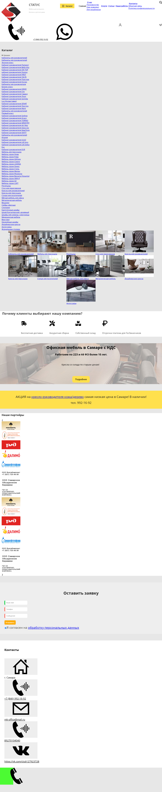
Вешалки (5, 202)
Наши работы (122, 6)
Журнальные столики (11, 229)
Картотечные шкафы (10, 210)
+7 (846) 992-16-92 (40, 39)
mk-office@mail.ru (14, 719)
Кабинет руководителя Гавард (15, 94)
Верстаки (5, 219)
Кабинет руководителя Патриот (15, 65)
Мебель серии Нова (10, 154)
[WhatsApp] (64, 39)
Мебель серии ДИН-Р (11, 178)
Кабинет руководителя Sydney (15, 116)
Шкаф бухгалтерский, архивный (15, 212)
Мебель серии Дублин (11, 159)
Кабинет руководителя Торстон (15, 106)
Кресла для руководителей (13, 190)
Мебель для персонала (11, 152)
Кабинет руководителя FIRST (14, 74)
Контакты (133, 3)
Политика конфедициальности (141, 8)
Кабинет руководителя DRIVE (14, 89)
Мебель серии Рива (10, 157)
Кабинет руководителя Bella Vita (15, 67)
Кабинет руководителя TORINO (15, 120)
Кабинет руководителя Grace (14, 118)
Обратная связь (135, 6)
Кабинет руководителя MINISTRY (15, 123)
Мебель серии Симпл (11, 161)
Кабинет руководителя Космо (14, 82)
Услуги (104, 6)
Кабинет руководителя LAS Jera (15, 142)
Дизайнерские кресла (11, 224)
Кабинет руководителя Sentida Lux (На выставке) (15, 100)
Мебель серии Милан (11, 171)
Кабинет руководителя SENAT (14, 103)
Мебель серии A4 (9, 181)
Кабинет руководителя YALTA (14, 77)
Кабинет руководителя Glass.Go (15, 128)
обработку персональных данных (53, 627)
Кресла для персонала (11, 193)
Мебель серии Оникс (11, 166)
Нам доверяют (93, 7)
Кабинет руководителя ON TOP (15, 70)
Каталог (69, 6)
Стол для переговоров (11, 188)
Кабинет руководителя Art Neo (15, 125)
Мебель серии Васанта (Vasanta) (15, 176)
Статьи (111, 6)
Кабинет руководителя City (13, 91)
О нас (89, 2)
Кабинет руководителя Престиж (15, 79)
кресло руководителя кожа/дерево (57, 397)
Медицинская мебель (11, 217)
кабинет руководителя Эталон (14, 72)
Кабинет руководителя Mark (14, 108)
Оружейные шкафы (10, 222)
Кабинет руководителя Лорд (14, 96)
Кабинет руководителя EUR (13, 149)
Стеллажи (6, 207)
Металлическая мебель (12, 200)
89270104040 (12, 740)
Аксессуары (7, 227)
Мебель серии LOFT (10, 183)
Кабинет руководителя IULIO (14, 140)
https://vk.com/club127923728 (21, 761)
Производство (93, 5)
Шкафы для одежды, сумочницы (15, 215)
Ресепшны (6, 186)
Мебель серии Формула (12, 173)
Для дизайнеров (94, 9)
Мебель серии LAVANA (11, 164)
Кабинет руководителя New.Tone (16, 130)
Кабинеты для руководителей (14, 58)
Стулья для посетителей (12, 195)
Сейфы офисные (9, 205)
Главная (82, 6)
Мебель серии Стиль (10, 169)
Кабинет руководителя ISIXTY (14, 132)
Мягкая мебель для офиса (13, 198)
